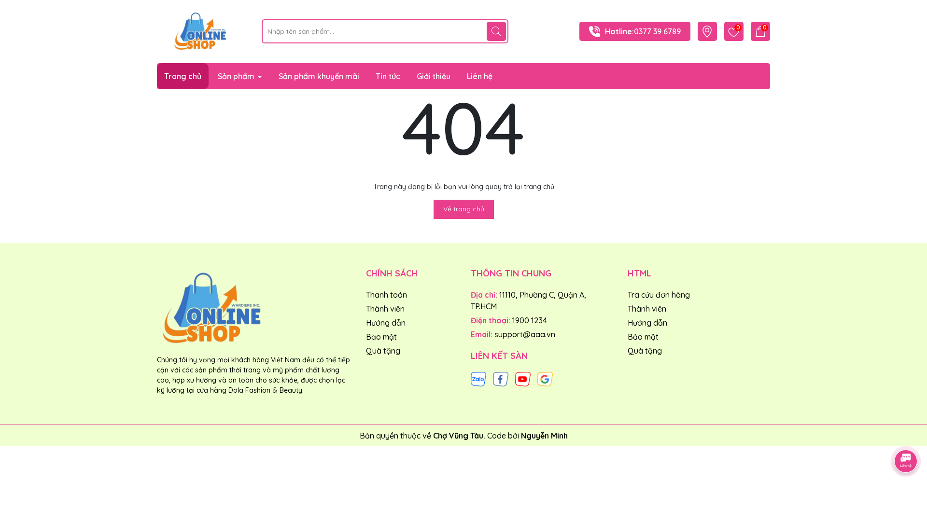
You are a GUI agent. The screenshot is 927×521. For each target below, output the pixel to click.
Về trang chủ (463, 209)
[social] (478, 378)
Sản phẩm (237, 76)
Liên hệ (479, 76)
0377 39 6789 (657, 31)
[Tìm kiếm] (496, 31)
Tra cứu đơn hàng (659, 295)
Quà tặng (383, 351)
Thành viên (385, 309)
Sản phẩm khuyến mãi (319, 76)
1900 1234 (529, 320)
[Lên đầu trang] (906, 434)
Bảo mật (381, 337)
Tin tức (388, 76)
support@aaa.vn (524, 334)
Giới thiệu (433, 76)
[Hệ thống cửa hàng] (707, 32)
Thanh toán (386, 295)
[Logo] (202, 31)
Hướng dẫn (386, 323)
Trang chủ (182, 76)
